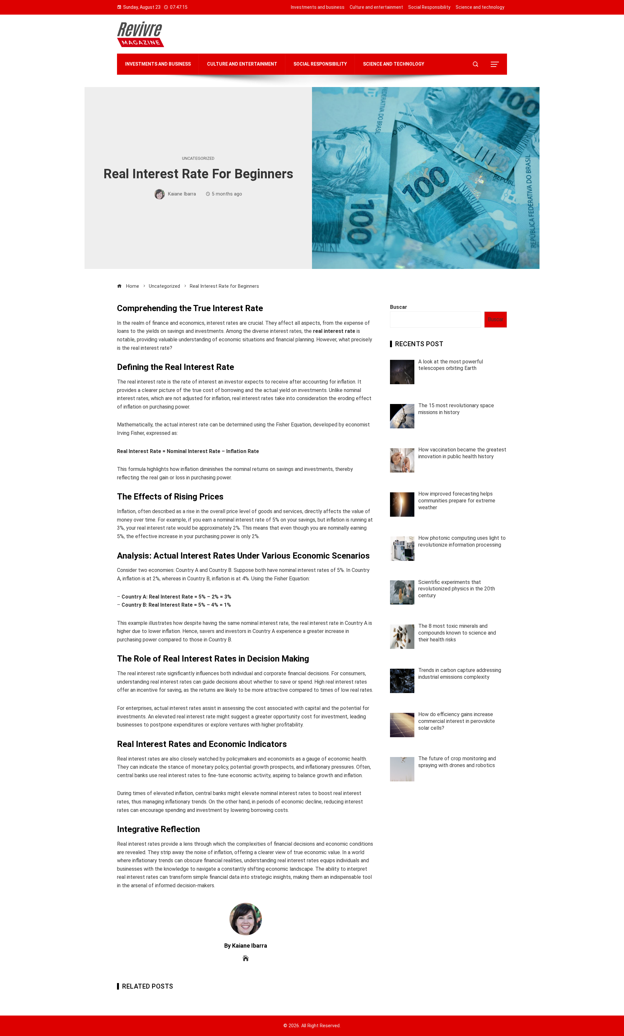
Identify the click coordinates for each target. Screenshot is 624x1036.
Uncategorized (198, 159)
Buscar (398, 307)
